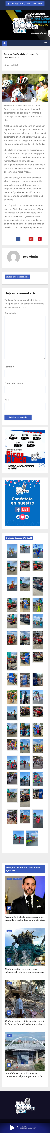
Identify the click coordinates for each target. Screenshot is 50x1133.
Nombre (9, 366)
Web (6, 399)
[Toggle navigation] (45, 43)
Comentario (11, 313)
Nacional (17, 879)
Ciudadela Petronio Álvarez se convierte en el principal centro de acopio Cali (23, 1076)
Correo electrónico (14, 383)
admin (33, 256)
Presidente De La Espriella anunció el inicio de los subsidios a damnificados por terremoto (24, 919)
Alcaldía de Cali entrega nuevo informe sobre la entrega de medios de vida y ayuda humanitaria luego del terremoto (24, 973)
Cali (9, 879)
